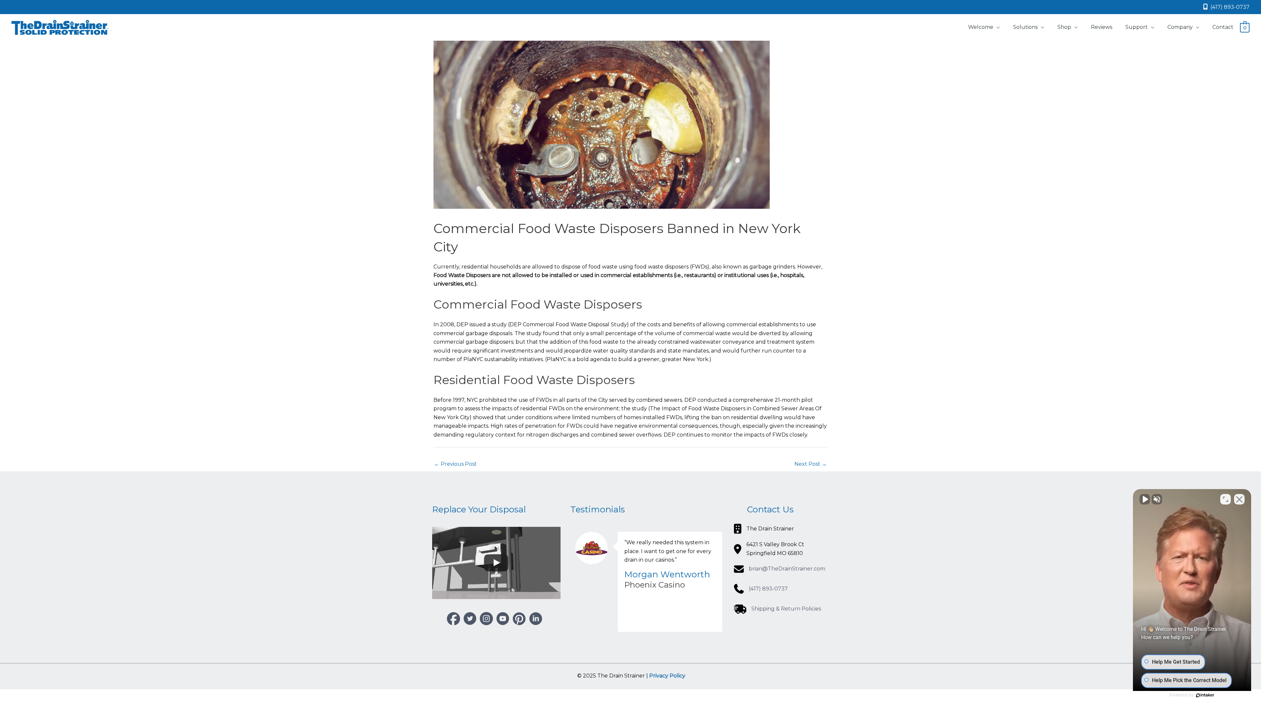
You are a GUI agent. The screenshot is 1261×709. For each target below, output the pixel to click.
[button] (453, 618)
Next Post (810, 464)
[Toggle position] (1225, 499)
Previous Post (455, 464)
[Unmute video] (1144, 499)
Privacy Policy (667, 676)
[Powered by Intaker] (1205, 695)
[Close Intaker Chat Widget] (1239, 499)
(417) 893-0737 (1229, 7)
